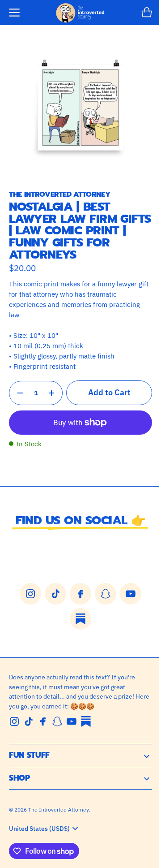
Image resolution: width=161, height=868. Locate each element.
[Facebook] (43, 721)
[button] (14, 12)
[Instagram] (14, 721)
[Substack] (85, 721)
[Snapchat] (57, 721)
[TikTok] (28, 721)
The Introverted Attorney (58, 809)
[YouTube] (71, 721)
